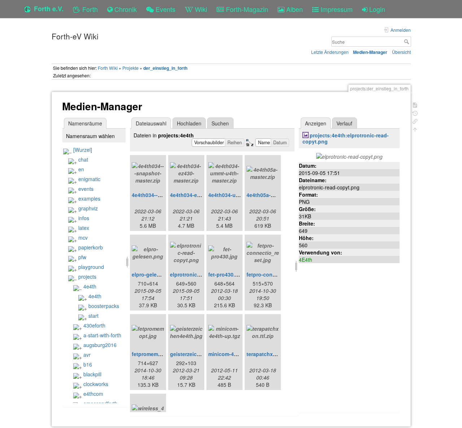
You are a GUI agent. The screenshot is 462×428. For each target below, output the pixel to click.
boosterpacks (103, 305)
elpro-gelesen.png (154, 274)
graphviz (88, 208)
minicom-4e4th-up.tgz (235, 354)
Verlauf (344, 123)
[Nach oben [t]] (415, 129)
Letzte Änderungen (330, 52)
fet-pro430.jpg (225, 274)
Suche (407, 41)
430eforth (94, 325)
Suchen (220, 123)
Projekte (130, 68)
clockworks (95, 384)
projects (87, 276)
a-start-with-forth (102, 335)
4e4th (89, 286)
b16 (87, 364)
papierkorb (90, 247)
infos (83, 218)
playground (91, 266)
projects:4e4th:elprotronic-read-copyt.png (345, 138)
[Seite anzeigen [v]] (415, 104)
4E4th (305, 259)
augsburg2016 (100, 344)
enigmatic (89, 179)
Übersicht (401, 52)
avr (87, 354)
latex (83, 227)
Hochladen (189, 123)
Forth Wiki (108, 68)
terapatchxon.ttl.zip (271, 354)
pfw (82, 257)
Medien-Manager (370, 52)
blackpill (92, 374)
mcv (83, 237)
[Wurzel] (82, 149)
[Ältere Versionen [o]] (415, 112)
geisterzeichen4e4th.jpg (199, 354)
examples (89, 198)
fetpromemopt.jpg (154, 354)
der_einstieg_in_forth (165, 68)
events (85, 188)
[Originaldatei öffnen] (349, 155)
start (93, 315)
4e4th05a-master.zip (271, 194)
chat (83, 159)
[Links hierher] (415, 120)
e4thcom (93, 393)
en (81, 169)
